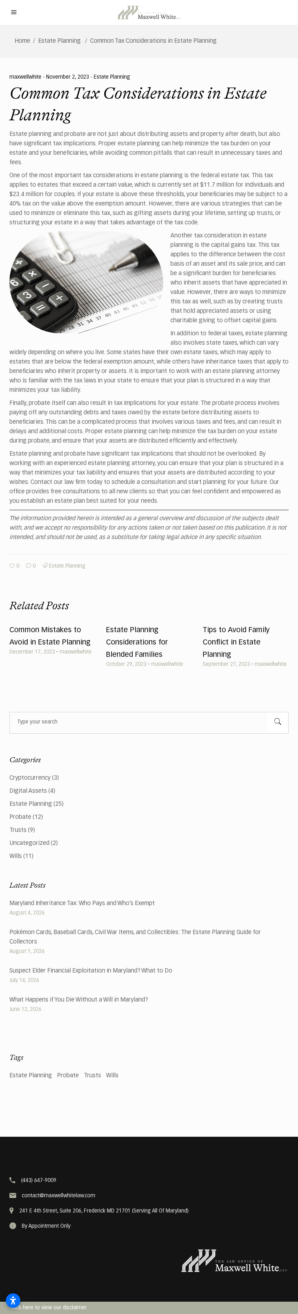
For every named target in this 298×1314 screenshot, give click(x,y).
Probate (20, 817)
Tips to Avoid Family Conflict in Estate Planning (236, 642)
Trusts (18, 830)
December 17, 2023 (32, 652)
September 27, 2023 (226, 664)
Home (22, 41)
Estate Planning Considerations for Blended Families (137, 642)
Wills (15, 856)
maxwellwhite (26, 77)
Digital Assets (28, 791)
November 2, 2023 (68, 77)
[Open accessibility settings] (13, 1300)
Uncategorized (29, 843)
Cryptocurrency (30, 778)
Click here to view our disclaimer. (49, 1307)
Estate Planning (59, 41)
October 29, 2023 (126, 664)
